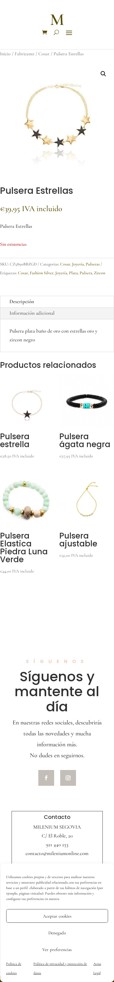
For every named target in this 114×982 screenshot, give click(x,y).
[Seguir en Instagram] (68, 778)
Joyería (78, 264)
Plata (73, 272)
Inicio (5, 53)
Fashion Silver (42, 272)
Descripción (21, 301)
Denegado (57, 933)
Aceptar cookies (57, 916)
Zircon (99, 272)
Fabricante (24, 53)
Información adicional (32, 313)
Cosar (44, 53)
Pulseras (93, 264)
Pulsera (86, 272)
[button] (103, 73)
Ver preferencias (57, 949)
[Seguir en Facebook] (46, 778)
